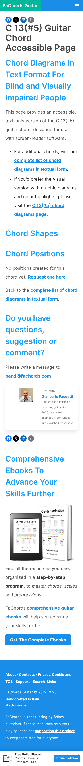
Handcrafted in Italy (22, 699)
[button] (77, 5)
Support (23, 681)
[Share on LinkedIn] (23, 20)
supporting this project (55, 731)
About (10, 674)
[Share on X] (16, 20)
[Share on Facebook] (8, 20)
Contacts (27, 674)
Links (51, 681)
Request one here (47, 277)
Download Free (67, 758)
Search (39, 681)
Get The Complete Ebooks (38, 640)
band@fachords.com (28, 376)
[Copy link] (31, 20)
